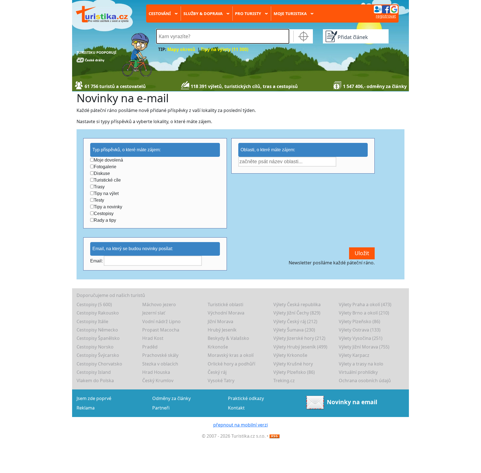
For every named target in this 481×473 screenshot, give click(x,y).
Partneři (161, 408)
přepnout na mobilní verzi (240, 425)
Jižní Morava (220, 321)
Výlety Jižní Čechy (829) (296, 313)
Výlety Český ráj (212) (295, 321)
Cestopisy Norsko (95, 347)
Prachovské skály (160, 355)
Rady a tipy (105, 220)
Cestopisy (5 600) (94, 304)
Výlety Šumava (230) (294, 330)
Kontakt (236, 408)
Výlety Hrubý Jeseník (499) (300, 347)
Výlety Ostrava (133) (360, 330)
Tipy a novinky (108, 206)
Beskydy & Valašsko (228, 338)
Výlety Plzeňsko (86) (359, 321)
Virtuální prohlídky (358, 372)
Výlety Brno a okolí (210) (364, 313)
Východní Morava (226, 313)
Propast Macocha (160, 330)
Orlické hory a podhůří (231, 364)
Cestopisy (104, 213)
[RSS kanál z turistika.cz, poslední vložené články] (274, 436)
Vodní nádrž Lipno (161, 321)
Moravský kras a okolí (231, 355)
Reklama (86, 408)
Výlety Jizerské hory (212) (299, 338)
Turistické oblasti (225, 304)
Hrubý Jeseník (222, 330)
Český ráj (217, 372)
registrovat (386, 16)
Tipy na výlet (106, 193)
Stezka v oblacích (160, 364)
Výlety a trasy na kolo (361, 364)
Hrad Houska (156, 372)
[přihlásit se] (386, 9)
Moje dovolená (108, 160)
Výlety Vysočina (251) (360, 338)
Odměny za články (171, 398)
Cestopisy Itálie (92, 321)
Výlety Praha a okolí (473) (365, 304)
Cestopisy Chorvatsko (99, 364)
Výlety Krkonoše (290, 355)
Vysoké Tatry (221, 380)
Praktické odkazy (246, 398)
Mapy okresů (181, 49)
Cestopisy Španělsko (98, 338)
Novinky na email (352, 402)
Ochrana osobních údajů (365, 380)
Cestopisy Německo (97, 330)
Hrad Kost (152, 338)
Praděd (150, 347)
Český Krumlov (157, 380)
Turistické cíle (107, 180)
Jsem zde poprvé (94, 398)
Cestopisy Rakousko (98, 313)
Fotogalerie (105, 166)
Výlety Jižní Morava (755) (364, 347)
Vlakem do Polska (95, 380)
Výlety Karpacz (354, 355)
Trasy (99, 186)
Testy (99, 200)
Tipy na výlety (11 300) (224, 49)
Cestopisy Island (94, 372)
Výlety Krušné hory (293, 364)
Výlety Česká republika (297, 304)
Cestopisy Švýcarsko (98, 355)
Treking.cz (284, 380)
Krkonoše (218, 347)
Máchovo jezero (159, 304)
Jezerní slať (153, 313)
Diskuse (102, 173)
